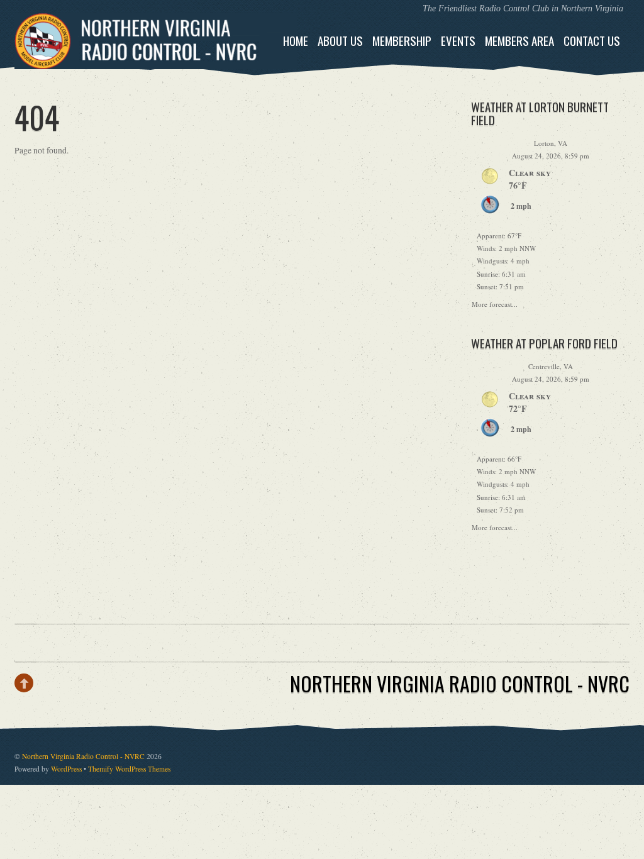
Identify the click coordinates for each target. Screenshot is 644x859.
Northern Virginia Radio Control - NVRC (83, 756)
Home (295, 41)
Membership (401, 41)
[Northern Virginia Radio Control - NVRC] (155, 59)
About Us (340, 41)
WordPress (66, 768)
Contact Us (592, 41)
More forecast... (495, 302)
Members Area (519, 41)
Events (458, 41)
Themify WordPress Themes (129, 768)
